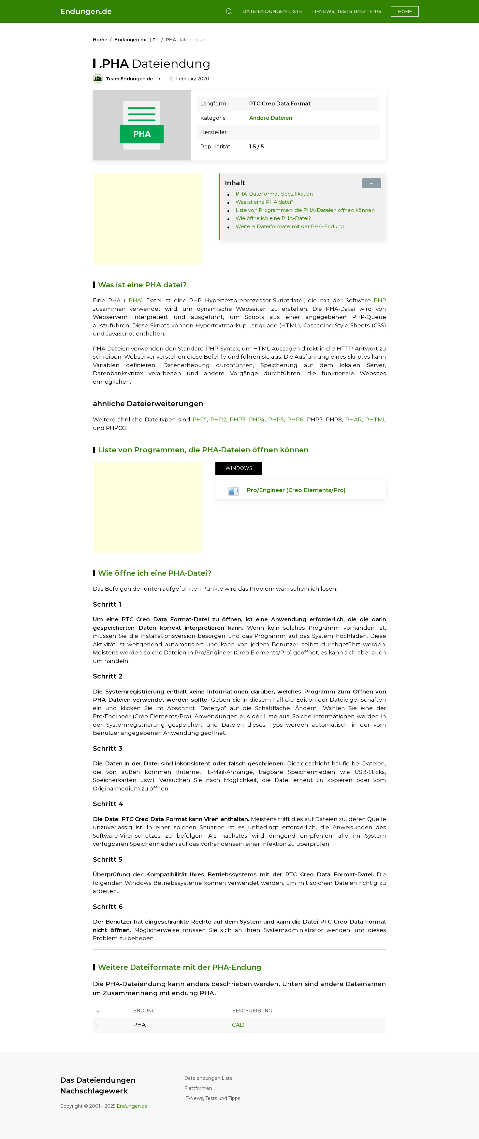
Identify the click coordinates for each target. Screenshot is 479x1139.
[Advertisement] (147, 219)
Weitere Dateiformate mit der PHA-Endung (290, 226)
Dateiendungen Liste (272, 11)
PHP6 (295, 419)
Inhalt (235, 183)
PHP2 (218, 419)
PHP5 (276, 419)
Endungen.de (86, 11)
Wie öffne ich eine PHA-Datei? (273, 218)
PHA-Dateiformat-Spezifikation (274, 194)
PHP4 (257, 419)
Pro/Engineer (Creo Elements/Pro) (296, 490)
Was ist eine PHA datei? (265, 202)
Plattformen (198, 1088)
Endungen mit (136, 40)
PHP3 (237, 419)
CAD (238, 1025)
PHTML (375, 419)
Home (405, 11)
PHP (380, 300)
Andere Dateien (270, 118)
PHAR (353, 419)
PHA (135, 300)
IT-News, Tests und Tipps (346, 11)
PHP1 (200, 419)
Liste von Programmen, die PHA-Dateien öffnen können (305, 210)
